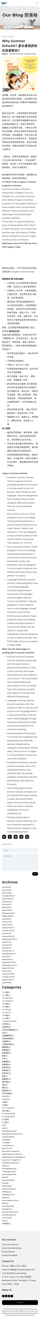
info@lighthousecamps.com (21, 1270)
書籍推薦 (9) (6, 1064)
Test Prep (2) (6, 1218)
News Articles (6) (8, 1180)
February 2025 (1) (8, 913)
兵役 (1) (4, 1033)
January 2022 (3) (8, 936)
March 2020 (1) (7, 959)
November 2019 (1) (9, 962)
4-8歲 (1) (5, 1105)
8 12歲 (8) (5, 1119)
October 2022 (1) (8, 930)
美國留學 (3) (6, 1079)
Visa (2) (4, 1220)
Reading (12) (6, 1192)
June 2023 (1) (7, 922)
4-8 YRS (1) (6, 1096)
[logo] (4, 3)
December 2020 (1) (9, 954)
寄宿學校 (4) (6, 1053)
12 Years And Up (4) (9, 1021)
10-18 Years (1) (7, 1001)
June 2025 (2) (7, 901)
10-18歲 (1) (6, 1007)
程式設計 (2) (6, 1073)
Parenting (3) (7, 1186)
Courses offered (10, 1244)
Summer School (30, 54)
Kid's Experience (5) (9, 1168)
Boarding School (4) (9, 1131)
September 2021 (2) (9, 939)
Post (35, 874)
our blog (20, 1302)
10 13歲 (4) (6, 992)
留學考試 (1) (6, 1070)
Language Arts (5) (8, 1171)
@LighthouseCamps (16, 1273)
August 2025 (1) (8, 899)
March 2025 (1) (7, 910)
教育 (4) (4, 1056)
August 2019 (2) (8, 968)
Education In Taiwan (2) (10, 1151)
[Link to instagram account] (12, 1296)
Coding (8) (6, 1142)
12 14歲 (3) (6, 1015)
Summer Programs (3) (10, 1212)
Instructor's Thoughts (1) (11, 1160)
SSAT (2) (5, 1203)
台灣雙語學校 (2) (8, 1044)
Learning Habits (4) (9, 1174)
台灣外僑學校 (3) (8, 1038)
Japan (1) (5, 1166)
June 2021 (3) (7, 945)
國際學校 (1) (6, 1047)
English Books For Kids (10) (12, 1154)
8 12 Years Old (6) (8, 1114)
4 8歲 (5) (5, 1102)
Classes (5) (6, 1140)
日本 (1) (4, 1059)
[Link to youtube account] (9, 1296)
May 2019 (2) (6, 971)
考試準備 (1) (6, 1082)
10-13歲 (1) (6, 995)
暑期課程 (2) (6, 1061)
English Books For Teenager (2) (13, 1157)
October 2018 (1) (8, 977)
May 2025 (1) (6, 904)
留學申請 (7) (6, 1067)
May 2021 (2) (6, 948)
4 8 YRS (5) (6, 1099)
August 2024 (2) (8, 916)
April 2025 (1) (6, 907)
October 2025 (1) (8, 896)
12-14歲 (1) (6, 1018)
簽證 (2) (4, 1076)
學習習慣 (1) (6, 1050)
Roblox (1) (5, 1197)
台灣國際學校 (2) (8, 1035)
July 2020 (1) (6, 956)
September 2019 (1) (9, 965)
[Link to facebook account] (3, 1296)
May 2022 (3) (6, 933)
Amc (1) (4, 1128)
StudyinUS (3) (7, 1209)
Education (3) (7, 1148)
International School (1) (10, 1163)
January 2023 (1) (8, 927)
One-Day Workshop (11, 1248)
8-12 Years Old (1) (8, 1116)
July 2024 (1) (6, 919)
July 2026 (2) (6, 887)
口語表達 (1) (6, 1223)
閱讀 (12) (5, 1088)
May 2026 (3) (6, 890)
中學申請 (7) (6, 1024)
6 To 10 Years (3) (8, 1108)
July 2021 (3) (6, 942)
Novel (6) (5, 1183)
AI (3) (4, 1125)
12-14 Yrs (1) (6, 1012)
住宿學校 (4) (6, 1027)
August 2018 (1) (8, 980)
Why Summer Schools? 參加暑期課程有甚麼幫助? (19, 45)
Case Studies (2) (8, 1137)
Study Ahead (8, 1252)
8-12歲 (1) (5, 1122)
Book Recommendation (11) (12, 1134)
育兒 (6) (4, 1085)
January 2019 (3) (8, 974)
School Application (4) (10, 1200)
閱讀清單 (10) (7, 1090)
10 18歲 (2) (6, 1004)
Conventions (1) (8, 1145)
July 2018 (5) (6, 982)
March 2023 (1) (7, 925)
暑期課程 (5, 54)
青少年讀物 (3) (7, 1093)
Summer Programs (16, 54)
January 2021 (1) (8, 951)
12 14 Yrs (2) (6, 1009)
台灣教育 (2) (6, 1041)
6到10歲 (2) (6, 1111)
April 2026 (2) (6, 893)
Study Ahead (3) (8, 1206)
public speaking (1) (9, 1189)
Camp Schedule (9, 1255)
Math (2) (5, 1177)
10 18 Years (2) (7, 998)
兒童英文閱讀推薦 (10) (10, 1030)
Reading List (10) (8, 1194)
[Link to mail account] (6, 1296)
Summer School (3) (9, 1215)
